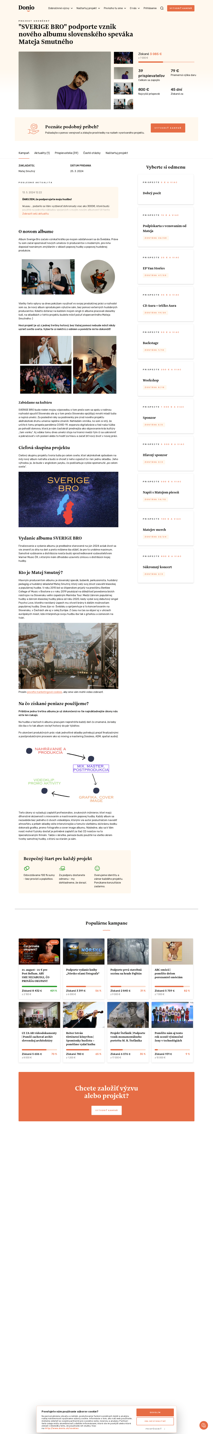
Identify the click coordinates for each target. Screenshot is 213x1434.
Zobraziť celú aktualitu (35, 213)
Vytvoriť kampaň (181, 8)
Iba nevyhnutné (155, 1421)
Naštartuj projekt (117, 153)
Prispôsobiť (154, 1429)
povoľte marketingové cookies (44, 692)
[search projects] (161, 8)
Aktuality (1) (42, 153)
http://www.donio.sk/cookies (62, 1428)
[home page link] (26, 8)
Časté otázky (92, 153)
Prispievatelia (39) (66, 153)
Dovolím (155, 1412)
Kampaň (24, 153)
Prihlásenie (150, 8)
